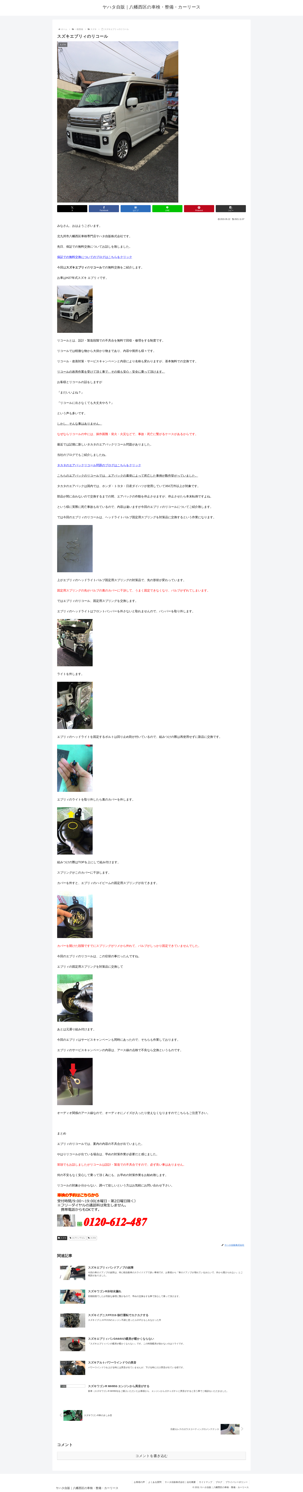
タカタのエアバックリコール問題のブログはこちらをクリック (99, 465)
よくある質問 (154, 1482)
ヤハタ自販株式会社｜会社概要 (180, 1482)
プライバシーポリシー (237, 1482)
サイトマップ (205, 1482)
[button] (231, 208)
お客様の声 (139, 1482)
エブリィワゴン (78, 1238)
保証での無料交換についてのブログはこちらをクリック (94, 257)
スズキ (63, 1238)
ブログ (219, 1482)
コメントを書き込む (151, 1456)
